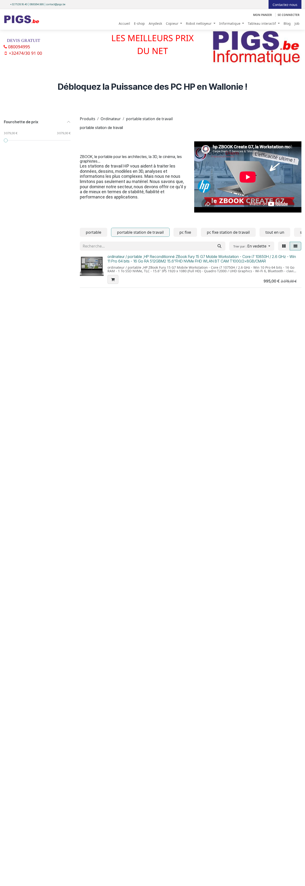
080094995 (19, 47)
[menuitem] (124, 23)
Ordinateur (111, 118)
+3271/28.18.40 (18, 4)
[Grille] (284, 246)
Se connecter (289, 15)
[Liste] (295, 246)
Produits (87, 118)
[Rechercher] (219, 246)
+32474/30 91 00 (25, 53)
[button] (251, 246)
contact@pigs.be (55, 4)
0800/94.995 (37, 4)
